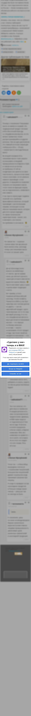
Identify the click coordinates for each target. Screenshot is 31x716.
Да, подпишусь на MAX (15, 364)
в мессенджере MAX (19, 349)
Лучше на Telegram (15, 369)
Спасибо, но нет (15, 374)
